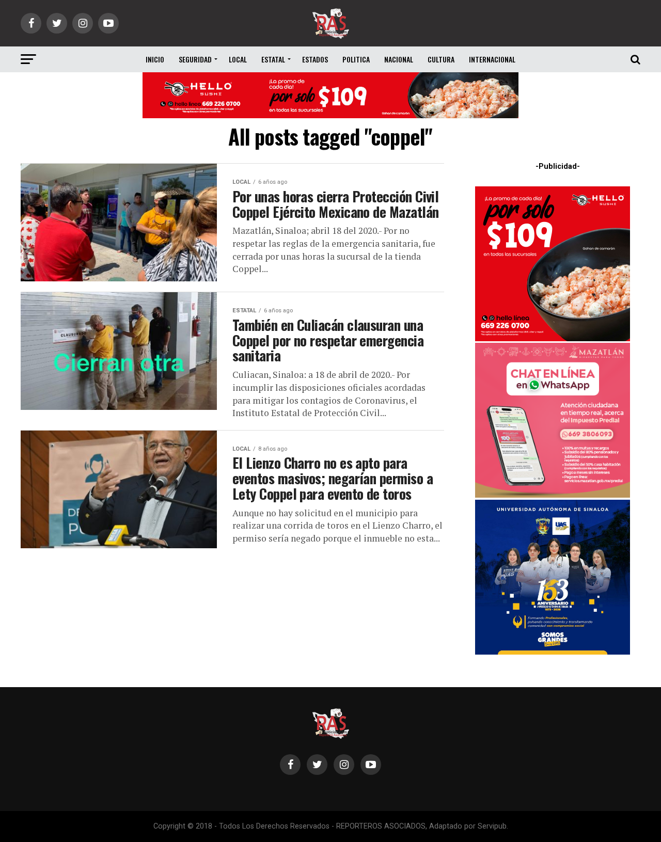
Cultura (441, 59)
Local (238, 59)
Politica (356, 59)
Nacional (398, 59)
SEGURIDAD (195, 59)
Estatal (273, 59)
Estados (315, 59)
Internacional (492, 59)
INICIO (155, 59)
